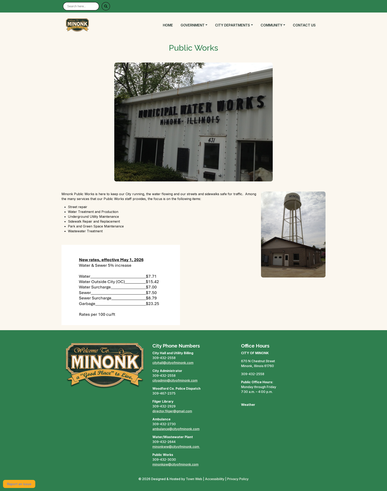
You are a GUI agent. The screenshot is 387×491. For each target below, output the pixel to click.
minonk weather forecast (262, 421)
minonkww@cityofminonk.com (175, 447)
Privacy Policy (238, 479)
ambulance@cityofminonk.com (176, 429)
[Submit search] (106, 6)
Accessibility (214, 479)
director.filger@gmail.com (172, 411)
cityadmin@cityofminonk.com (175, 380)
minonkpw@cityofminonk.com (175, 464)
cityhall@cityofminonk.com (173, 363)
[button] (196, 25)
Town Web (194, 479)
